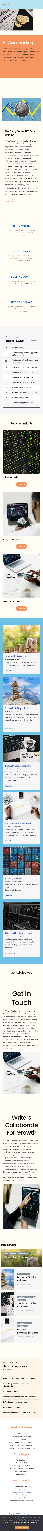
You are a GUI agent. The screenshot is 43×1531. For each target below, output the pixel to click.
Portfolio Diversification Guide (18, 823)
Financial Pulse (24, 1274)
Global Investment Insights (21, 1437)
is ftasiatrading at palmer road (15, 1402)
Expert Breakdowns (21, 1434)
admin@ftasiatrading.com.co (21, 1501)
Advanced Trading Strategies (18, 933)
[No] (40, 1523)
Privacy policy (21, 1524)
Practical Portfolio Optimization (21, 1442)
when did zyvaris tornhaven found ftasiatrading (16, 1385)
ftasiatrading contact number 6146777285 (19, 1413)
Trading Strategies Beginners (17, 765)
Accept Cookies (22, 1528)
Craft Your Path (21, 1463)
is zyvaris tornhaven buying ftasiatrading (19, 1378)
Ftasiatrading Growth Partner (21, 1466)
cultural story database (20, 258)
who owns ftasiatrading (12, 1391)
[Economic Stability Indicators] (7, 1279)
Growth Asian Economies (16, 656)
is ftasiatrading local (11, 1407)
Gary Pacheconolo (12, 1261)
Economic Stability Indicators (17, 708)
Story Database (11, 539)
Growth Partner (27, 281)
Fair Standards (26, 309)
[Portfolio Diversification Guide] (7, 1330)
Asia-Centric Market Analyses (16, 1254)
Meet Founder (21, 1474)
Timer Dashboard (12, 601)
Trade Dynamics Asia (14, 878)
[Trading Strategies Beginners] (7, 1304)
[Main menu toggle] (40, 4)
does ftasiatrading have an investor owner (19, 1397)
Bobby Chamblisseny (26, 1310)
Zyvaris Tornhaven (25, 1284)
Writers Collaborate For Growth (21, 1469)
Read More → (10, 671)
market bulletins (16, 233)
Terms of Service (21, 1471)
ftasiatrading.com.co (21, 1486)
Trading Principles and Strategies (21, 1448)
